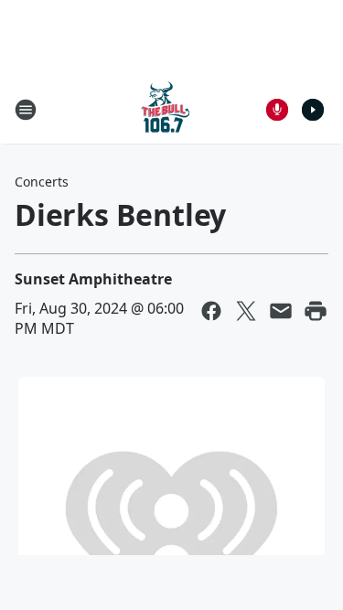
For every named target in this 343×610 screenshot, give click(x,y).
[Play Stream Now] (313, 110)
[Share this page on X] (246, 311)
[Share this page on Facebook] (211, 311)
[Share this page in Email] (281, 311)
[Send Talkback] (277, 110)
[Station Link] (165, 109)
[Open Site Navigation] (26, 110)
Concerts (42, 181)
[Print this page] (315, 311)
